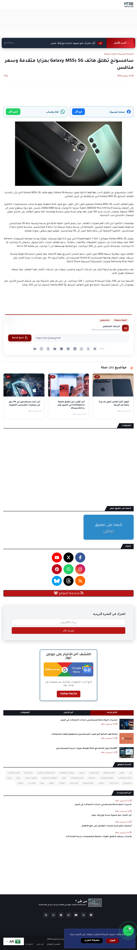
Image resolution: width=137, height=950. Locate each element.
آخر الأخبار (68, 713)
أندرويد (81, 773)
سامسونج (104, 320)
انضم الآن (13, 111)
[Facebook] (95, 349)
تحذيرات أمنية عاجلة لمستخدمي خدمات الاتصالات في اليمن (88, 720)
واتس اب (31, 783)
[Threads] (48, 349)
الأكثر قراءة (112, 713)
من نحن (40, 944)
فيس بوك (74, 783)
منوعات (62, 783)
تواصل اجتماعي (31, 778)
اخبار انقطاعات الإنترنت (46, 773)
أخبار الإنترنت (94, 773)
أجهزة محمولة (110, 54)
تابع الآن (78, 111)
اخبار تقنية (28, 773)
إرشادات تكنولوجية (67, 773)
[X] (88, 349)
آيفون (122, 773)
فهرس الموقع (53, 944)
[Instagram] (41, 349)
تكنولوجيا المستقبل (49, 778)
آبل (130, 773)
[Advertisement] (73, 20)
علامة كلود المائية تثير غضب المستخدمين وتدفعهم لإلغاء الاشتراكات (84, 734)
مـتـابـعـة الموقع (69, 593)
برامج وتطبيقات (77, 778)
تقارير (64, 778)
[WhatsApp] (81, 349)
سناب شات (113, 783)
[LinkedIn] (75, 349)
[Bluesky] (54, 349)
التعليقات (25, 713)
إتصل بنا (29, 944)
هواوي (51, 783)
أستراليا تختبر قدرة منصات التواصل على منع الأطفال (106, 826)
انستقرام (91, 778)
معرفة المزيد (91, 940)
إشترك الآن (68, 630)
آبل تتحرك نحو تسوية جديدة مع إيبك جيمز (76, 43)
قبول (112, 940)
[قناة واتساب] (128, 930)
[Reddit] (61, 349)
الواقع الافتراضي (106, 778)
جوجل (9, 778)
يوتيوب (20, 783)
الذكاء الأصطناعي (124, 778)
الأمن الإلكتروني (14, 773)
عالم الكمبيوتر (88, 783)
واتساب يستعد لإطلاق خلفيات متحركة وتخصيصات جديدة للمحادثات (99, 837)
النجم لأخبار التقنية (59, 939)
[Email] (34, 349)
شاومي (101, 783)
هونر (42, 783)
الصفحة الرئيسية (126, 54)
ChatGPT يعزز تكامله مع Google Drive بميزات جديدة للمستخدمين (86, 749)
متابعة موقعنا (68, 693)
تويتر (18, 778)
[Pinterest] (68, 349)
